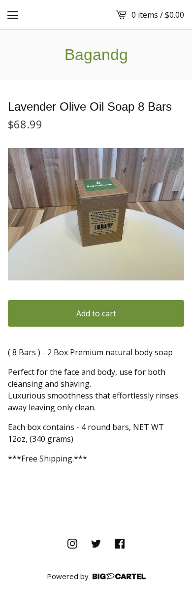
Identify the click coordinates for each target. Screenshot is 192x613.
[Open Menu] (13, 15)
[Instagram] (72, 543)
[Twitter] (96, 543)
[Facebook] (119, 543)
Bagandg (96, 54)
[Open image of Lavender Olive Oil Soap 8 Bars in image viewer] (96, 214)
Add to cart (96, 313)
